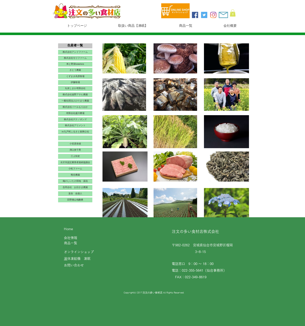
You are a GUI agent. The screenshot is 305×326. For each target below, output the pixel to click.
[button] (233, 13)
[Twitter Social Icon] (204, 15)
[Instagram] (213, 15)
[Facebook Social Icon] (195, 15)
